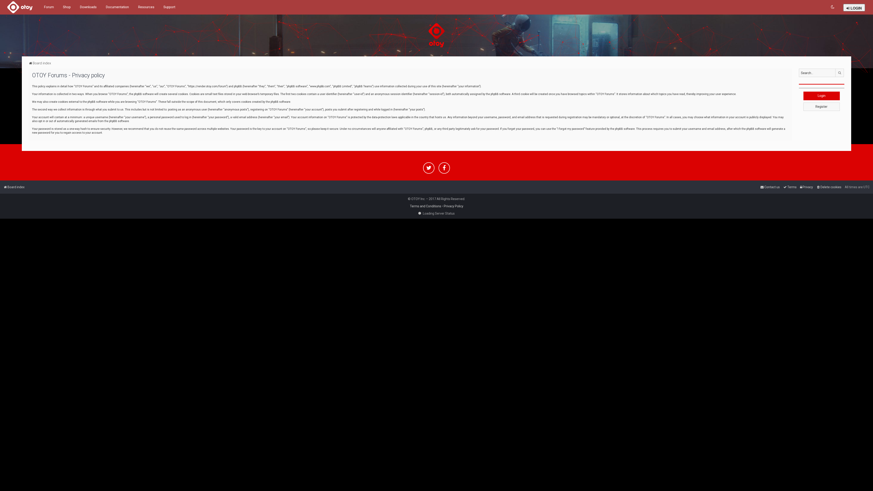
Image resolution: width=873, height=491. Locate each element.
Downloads (88, 7)
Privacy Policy (453, 206)
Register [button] (821, 106)
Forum (49, 7)
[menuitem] (833, 7)
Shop (67, 7)
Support (169, 7)
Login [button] (821, 96)
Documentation (117, 7)
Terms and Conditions (425, 206)
